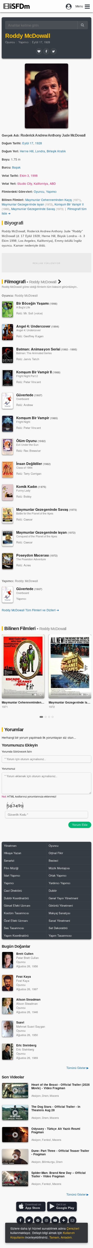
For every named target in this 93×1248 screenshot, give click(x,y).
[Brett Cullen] (7, 960)
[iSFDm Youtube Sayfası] (55, 1220)
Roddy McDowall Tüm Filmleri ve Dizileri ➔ (30, 610)
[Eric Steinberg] (7, 1052)
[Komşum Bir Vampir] (7, 424)
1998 (34, 175)
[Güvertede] (7, 401)
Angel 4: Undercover (37, 326)
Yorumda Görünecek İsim (17, 751)
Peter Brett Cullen (27, 958)
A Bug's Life (23, 307)
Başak (16, 167)
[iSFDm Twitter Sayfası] (29, 1220)
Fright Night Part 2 (27, 376)
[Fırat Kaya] (7, 983)
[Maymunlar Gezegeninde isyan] (7, 538)
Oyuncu (10, 42)
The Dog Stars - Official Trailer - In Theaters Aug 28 (55, 1108)
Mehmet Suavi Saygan (30, 1026)
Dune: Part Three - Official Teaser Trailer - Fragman (60, 1152)
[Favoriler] (39, 51)
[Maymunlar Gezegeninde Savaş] (7, 515)
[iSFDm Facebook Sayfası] (20, 1220)
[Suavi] (7, 1029)
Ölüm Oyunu (31, 440)
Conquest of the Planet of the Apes (36, 536)
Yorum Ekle (80, 824)
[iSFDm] (16, 6)
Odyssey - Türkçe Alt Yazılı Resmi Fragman (55, 1130)
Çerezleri (73, 1228)
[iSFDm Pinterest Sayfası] (38, 1220)
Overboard (22, 399)
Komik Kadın (31, 486)
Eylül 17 (27, 143)
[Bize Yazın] (72, 1220)
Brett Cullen (24, 954)
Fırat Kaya (23, 976)
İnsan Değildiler (33, 463)
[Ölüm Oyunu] (7, 447)
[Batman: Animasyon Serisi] (7, 355)
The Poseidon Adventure (31, 559)
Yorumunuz (8, 768)
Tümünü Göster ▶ (77, 1194)
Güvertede (29, 394)
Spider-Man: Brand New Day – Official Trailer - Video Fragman (58, 1174)
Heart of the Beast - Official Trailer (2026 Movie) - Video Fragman (60, 1086)
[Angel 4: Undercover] (7, 332)
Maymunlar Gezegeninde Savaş (33, 209)
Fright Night (23, 422)
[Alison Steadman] (7, 1006)
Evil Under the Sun (27, 445)
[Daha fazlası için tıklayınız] (64, 1220)
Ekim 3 (24, 175)
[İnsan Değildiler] (7, 470)
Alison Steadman (28, 999)
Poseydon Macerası (37, 555)
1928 (38, 143)
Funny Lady (23, 490)
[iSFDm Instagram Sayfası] (46, 1220)
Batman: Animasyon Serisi (46, 349)
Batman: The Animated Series (34, 353)
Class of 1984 (24, 468)
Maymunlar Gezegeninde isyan (23, 204)
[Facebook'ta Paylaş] (46, 51)
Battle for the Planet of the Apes (34, 513)
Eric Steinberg (26, 1045)
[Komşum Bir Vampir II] (7, 378)
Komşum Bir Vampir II (69, 204)
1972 (52, 707)
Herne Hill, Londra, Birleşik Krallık (43, 151)
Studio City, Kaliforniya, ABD (36, 183)
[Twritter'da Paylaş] (53, 51)
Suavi (20, 1022)
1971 (5, 707)
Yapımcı (23, 42)
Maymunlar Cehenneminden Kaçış (48, 199)
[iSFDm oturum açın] (69, 6)
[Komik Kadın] (7, 492)
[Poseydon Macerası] (7, 561)
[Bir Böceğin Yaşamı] (7, 309)
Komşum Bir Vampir (37, 417)
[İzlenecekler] (35, 694)
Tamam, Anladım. (60, 1237)
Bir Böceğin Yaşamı (36, 303)
